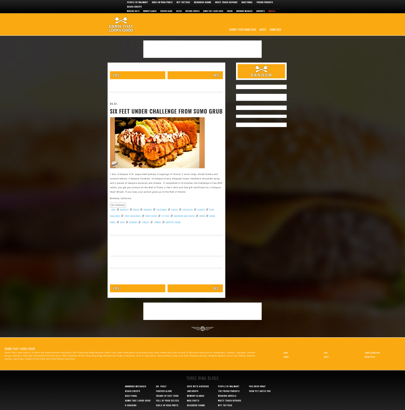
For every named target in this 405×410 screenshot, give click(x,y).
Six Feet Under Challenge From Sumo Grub (166, 111)
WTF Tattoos (183, 2)
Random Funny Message (261, 71)
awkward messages (135, 386)
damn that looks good (138, 400)
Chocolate (187, 209)
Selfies (179, 11)
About (262, 29)
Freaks (230, 11)
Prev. (116, 75)
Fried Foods (151, 216)
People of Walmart (137, 2)
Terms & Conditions (372, 353)
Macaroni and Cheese (184, 216)
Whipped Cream (173, 222)
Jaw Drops (193, 391)
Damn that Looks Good (213, 11)
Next (217, 75)
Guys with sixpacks (198, 386)
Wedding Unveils (192, 11)
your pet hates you (260, 391)
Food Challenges (132, 216)
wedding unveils (227, 395)
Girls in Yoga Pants (162, 2)
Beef (114, 209)
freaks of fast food (167, 395)
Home (286, 353)
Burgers (147, 209)
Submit (286, 357)
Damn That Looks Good (127, 24)
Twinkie (157, 222)
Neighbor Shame (202, 2)
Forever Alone (166, 11)
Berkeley (124, 209)
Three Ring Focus (202, 328)
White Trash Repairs (226, 2)
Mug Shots (193, 400)
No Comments (118, 205)
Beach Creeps (134, 6)
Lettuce (165, 216)
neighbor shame (196, 405)
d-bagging (131, 405)
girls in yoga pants (167, 405)
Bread (136, 209)
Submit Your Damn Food (242, 29)
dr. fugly (161, 386)
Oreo (122, 222)
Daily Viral (247, 2)
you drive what (257, 386)
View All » (272, 11)
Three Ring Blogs (202, 378)
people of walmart (229, 386)
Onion (202, 216)
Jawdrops (260, 11)
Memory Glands (150, 11)
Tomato (145, 222)
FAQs (325, 353)
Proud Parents (265, 2)
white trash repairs (229, 400)
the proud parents (229, 391)
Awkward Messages (244, 11)
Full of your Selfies (167, 400)
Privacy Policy (369, 357)
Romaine (133, 222)
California (161, 209)
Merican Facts (133, 11)
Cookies (201, 209)
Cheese (174, 209)
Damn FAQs (275, 29)
